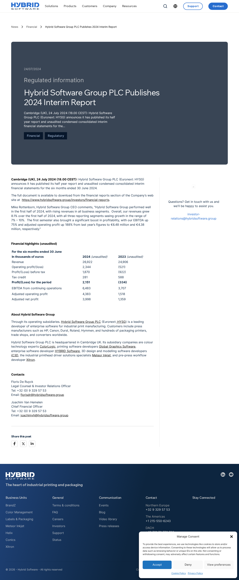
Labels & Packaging (19, 519)
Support (192, 6)
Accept (157, 564)
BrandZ (11, 505)
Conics (10, 540)
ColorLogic (47, 346)
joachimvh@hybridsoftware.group (44, 415)
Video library (108, 519)
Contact (218, 6)
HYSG (121, 322)
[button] (231, 536)
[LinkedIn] (32, 444)
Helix (9, 533)
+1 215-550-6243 (158, 521)
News (14, 26)
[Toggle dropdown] (51, 6)
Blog (102, 512)
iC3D (14, 355)
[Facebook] (14, 444)
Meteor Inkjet (101, 355)
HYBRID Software (67, 351)
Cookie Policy (178, 573)
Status (56, 540)
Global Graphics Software (117, 346)
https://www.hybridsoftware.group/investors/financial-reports (65, 200)
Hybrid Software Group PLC (81, 322)
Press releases (109, 526)
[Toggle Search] (165, 6)
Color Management (19, 512)
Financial (31, 26)
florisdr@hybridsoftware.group (42, 395)
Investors (58, 526)
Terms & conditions (65, 505)
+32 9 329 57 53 (158, 509)
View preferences (219, 564)
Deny (188, 564)
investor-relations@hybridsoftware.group (193, 216)
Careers (57, 519)
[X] (23, 444)
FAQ (55, 512)
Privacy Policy (195, 573)
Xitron (30, 360)
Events (103, 505)
